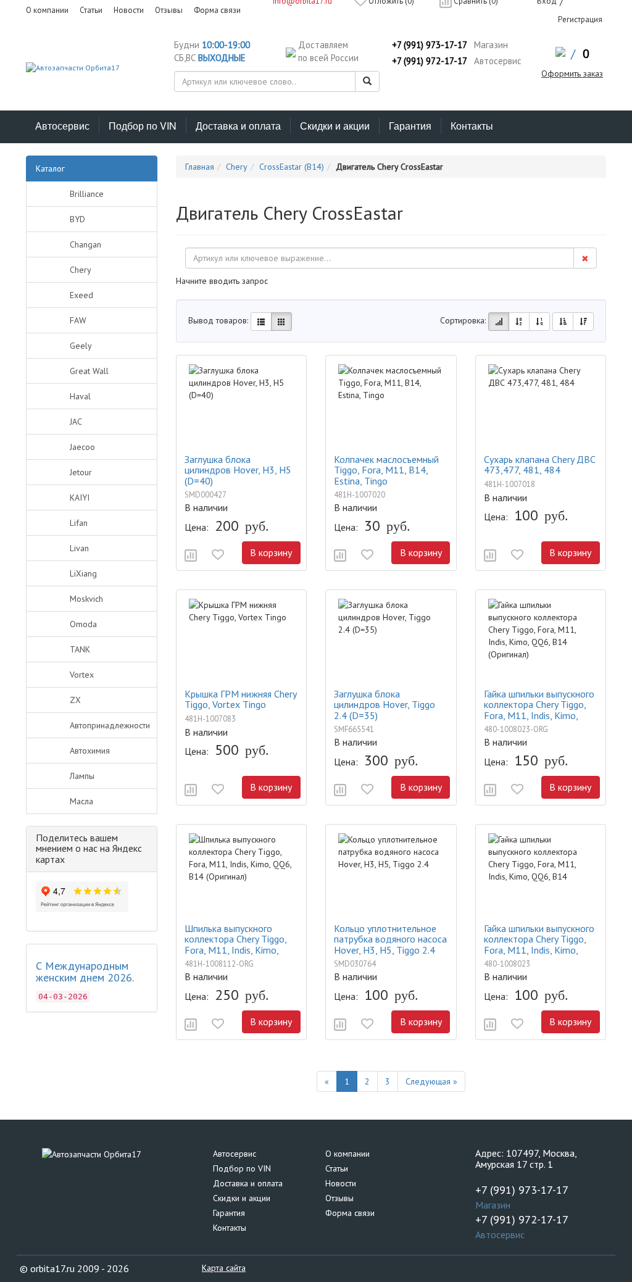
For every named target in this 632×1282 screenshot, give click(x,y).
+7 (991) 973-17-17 (429, 45)
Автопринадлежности (110, 725)
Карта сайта (224, 1267)
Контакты (472, 126)
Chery (80, 269)
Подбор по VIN (143, 126)
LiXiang (83, 573)
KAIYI (79, 497)
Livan (79, 548)
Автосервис (62, 126)
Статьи (336, 1168)
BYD (77, 219)
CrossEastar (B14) (291, 166)
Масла (81, 801)
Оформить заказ (572, 73)
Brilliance (87, 193)
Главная (199, 166)
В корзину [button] (271, 552)
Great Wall (89, 371)
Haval (80, 396)
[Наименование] (519, 321)
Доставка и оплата (238, 126)
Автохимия (90, 750)
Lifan (79, 522)
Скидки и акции (335, 126)
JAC (76, 421)
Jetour (81, 472)
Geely (81, 345)
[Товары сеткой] (281, 321)
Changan (85, 244)
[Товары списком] (261, 321)
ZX (75, 700)
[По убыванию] (583, 321)
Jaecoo (82, 446)
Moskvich (86, 598)
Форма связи (350, 1212)
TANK (80, 649)
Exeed (81, 295)
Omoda (83, 624)
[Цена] (539, 321)
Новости (340, 1183)
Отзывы (339, 1198)
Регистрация (580, 19)
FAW (78, 320)
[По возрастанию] (562, 321)
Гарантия (410, 126)
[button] (191, 555)
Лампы (82, 775)
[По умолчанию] (498, 321)
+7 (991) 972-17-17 (429, 61)
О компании (347, 1153)
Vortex (82, 674)
